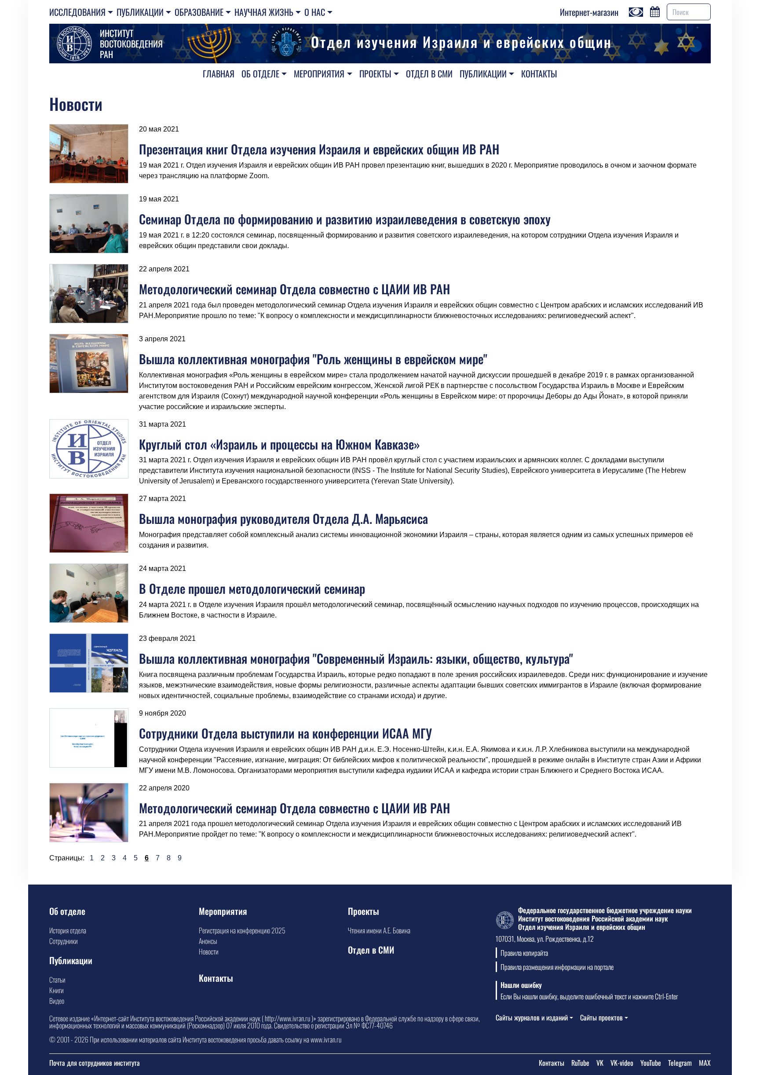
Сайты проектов (601, 1017)
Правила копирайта (524, 952)
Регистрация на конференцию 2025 (242, 930)
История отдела (67, 930)
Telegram (680, 1062)
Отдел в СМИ (429, 73)
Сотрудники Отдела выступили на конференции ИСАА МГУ (285, 733)
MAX (705, 1062)
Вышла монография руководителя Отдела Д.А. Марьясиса (283, 518)
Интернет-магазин (589, 11)
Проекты (375, 73)
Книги (56, 990)
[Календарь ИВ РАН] (655, 10)
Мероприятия (319, 73)
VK (599, 1062)
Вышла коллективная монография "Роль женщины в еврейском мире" (313, 359)
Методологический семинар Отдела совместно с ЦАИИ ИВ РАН (294, 289)
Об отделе (260, 73)
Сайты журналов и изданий (532, 1017)
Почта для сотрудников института (94, 1062)
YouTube (650, 1062)
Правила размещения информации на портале (557, 967)
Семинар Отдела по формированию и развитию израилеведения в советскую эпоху (345, 219)
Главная (218, 73)
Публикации (140, 11)
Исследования (77, 11)
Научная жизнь (263, 11)
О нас (314, 11)
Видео (56, 1000)
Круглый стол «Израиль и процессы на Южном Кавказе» (279, 444)
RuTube (580, 1062)
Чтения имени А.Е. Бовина (379, 930)
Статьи (57, 979)
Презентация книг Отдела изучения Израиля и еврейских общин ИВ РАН (319, 149)
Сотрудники (63, 940)
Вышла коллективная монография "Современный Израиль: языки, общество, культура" (356, 658)
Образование (199, 11)
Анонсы (208, 940)
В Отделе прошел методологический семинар (252, 588)
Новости (209, 951)
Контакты (539, 73)
